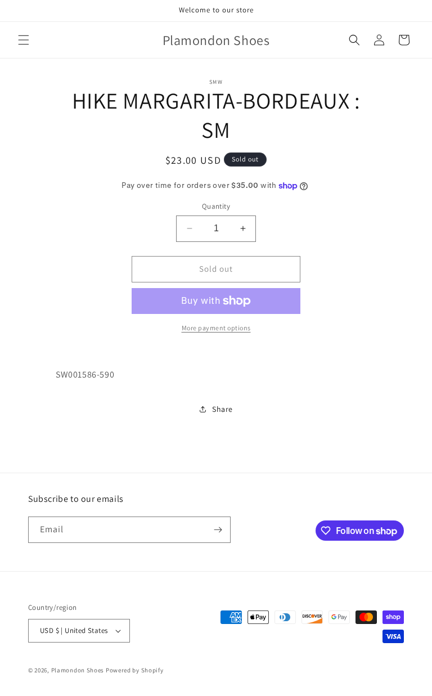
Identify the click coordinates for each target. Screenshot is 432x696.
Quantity (216, 206)
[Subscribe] (217, 530)
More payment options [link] (216, 328)
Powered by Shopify (135, 670)
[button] (23, 40)
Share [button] (222, 409)
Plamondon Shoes (78, 670)
